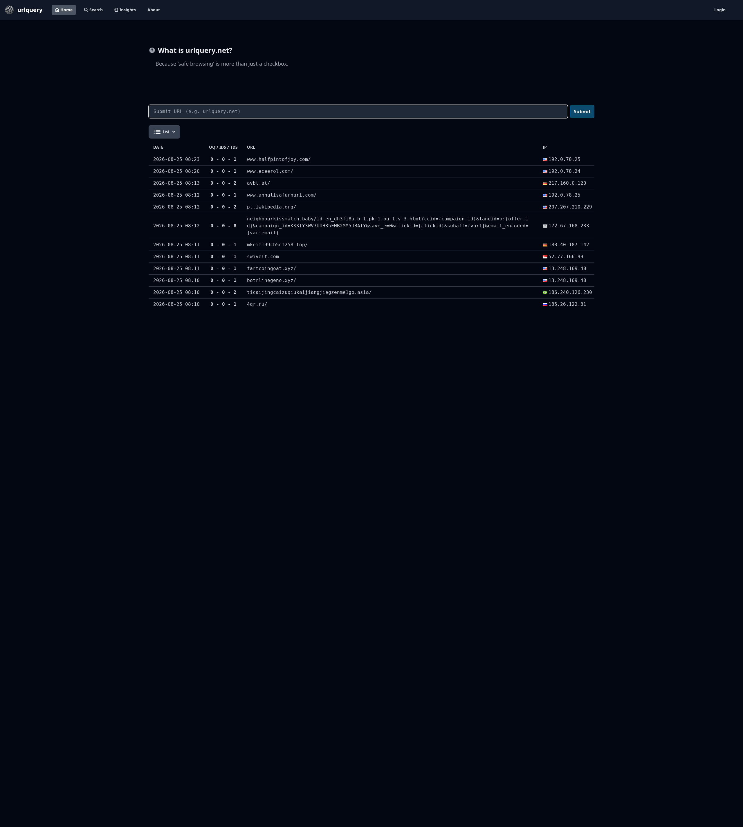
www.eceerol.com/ (270, 171)
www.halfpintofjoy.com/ (279, 159)
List (166, 131)
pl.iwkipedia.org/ (271, 207)
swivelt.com (263, 256)
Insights (128, 9)
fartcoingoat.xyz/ (271, 268)
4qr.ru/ (257, 304)
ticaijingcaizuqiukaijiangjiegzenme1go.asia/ (309, 292)
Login (720, 9)
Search (96, 9)
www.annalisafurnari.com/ (282, 195)
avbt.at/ (258, 183)
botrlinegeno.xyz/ (271, 280)
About (153, 9)
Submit (582, 111)
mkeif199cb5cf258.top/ (277, 244)
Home (66, 9)
